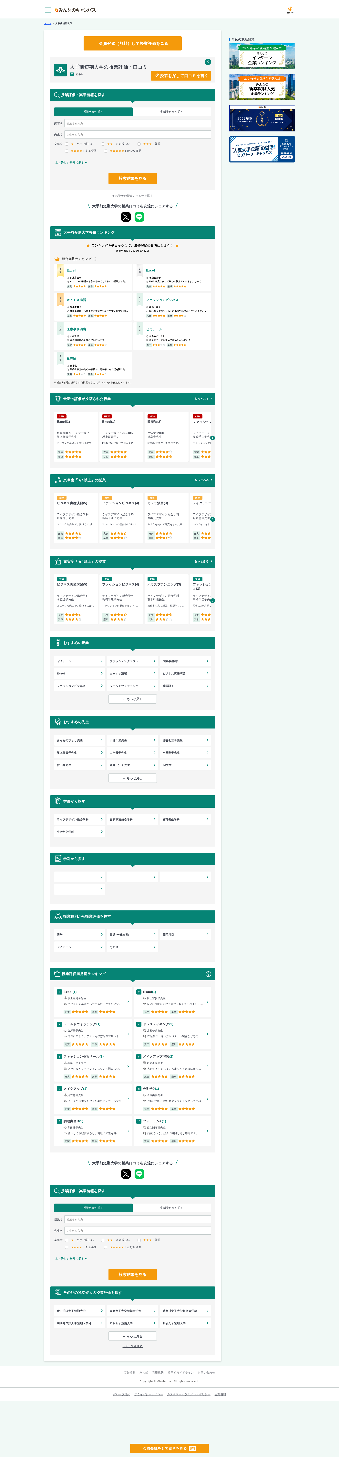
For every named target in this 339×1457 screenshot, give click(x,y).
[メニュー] (48, 10)
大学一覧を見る (133, 1346)
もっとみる (201, 398)
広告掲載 (129, 1372)
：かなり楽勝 (125, 150)
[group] (76, 437)
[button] (212, 438)
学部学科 (171, 111)
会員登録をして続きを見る (169, 1448)
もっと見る (134, 699)
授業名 (93, 111)
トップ (47, 23)
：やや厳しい (118, 143)
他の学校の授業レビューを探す (132, 195)
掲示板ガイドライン (181, 1372)
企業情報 (220, 1394)
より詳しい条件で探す (69, 162)
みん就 (143, 1372)
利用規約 (158, 1372)
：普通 (151, 143)
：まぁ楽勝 (84, 150)
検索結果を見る (132, 178)
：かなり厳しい (82, 143)
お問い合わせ (206, 1372)
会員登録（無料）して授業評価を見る (133, 43)
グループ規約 (121, 1394)
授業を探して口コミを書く (184, 75)
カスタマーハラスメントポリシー (189, 1394)
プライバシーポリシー (148, 1394)
